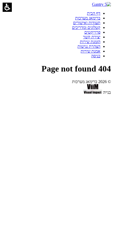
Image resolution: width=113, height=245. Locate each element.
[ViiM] (92, 92)
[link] (93, 13)
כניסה (95, 56)
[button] (7, 7)
